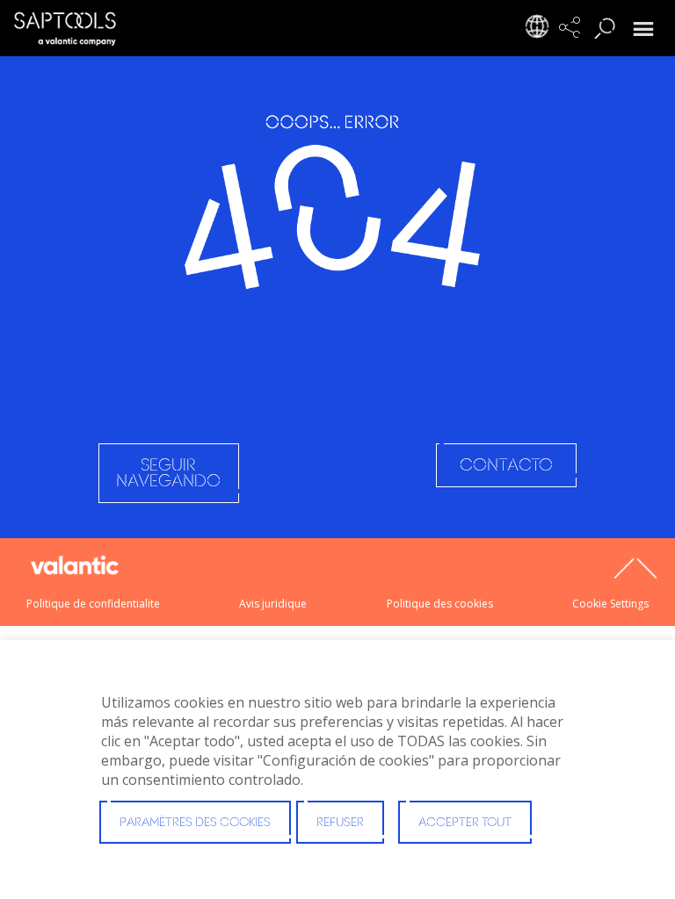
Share (576, 30)
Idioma (541, 30)
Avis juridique (273, 603)
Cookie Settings (610, 603)
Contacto (506, 466)
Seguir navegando (168, 474)
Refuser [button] (340, 823)
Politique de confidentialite (93, 603)
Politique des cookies (440, 603)
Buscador (611, 30)
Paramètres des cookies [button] (195, 823)
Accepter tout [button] (465, 823)
